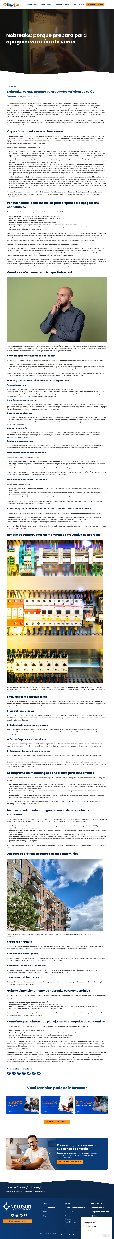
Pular (99, 1236)
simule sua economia (18, 1221)
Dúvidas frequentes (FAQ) (75, 1207)
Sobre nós (50, 4)
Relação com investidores (100, 1212)
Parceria (68, 1216)
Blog (67, 4)
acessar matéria (21, 1112)
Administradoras (71, 1222)
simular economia (96, 4)
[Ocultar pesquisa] (109, 1219)
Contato (73, 4)
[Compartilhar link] (9, 1073)
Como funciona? (39, 4)
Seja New (94, 1216)
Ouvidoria (69, 1212)
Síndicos (68, 1219)
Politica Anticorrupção (49, 1231)
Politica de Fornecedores (65, 1231)
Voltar (13, 86)
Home (29, 4)
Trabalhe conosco (97, 1207)
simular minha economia (69, 1162)
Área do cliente (96, 1203)
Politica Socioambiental (32, 1231)
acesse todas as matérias (56, 1122)
